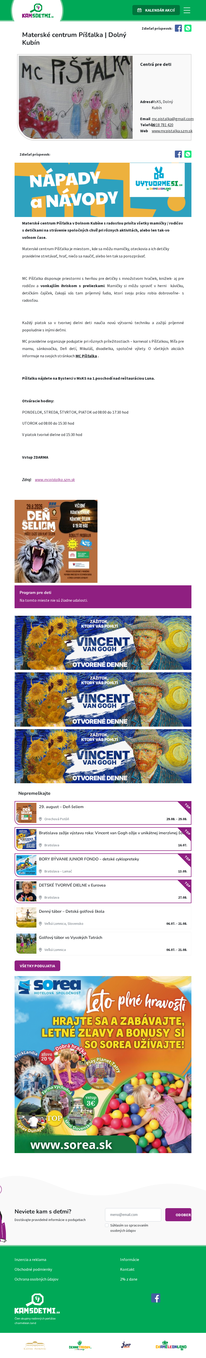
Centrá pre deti (155, 64)
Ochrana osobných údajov (36, 1279)
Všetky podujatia (37, 965)
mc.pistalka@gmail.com (173, 118)
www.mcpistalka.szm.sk (172, 130)
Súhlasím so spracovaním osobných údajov (129, 1228)
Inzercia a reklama (30, 1259)
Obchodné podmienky (33, 1269)
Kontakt (127, 1269)
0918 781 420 (162, 124)
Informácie (129, 1259)
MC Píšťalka (86, 355)
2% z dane (128, 1279)
